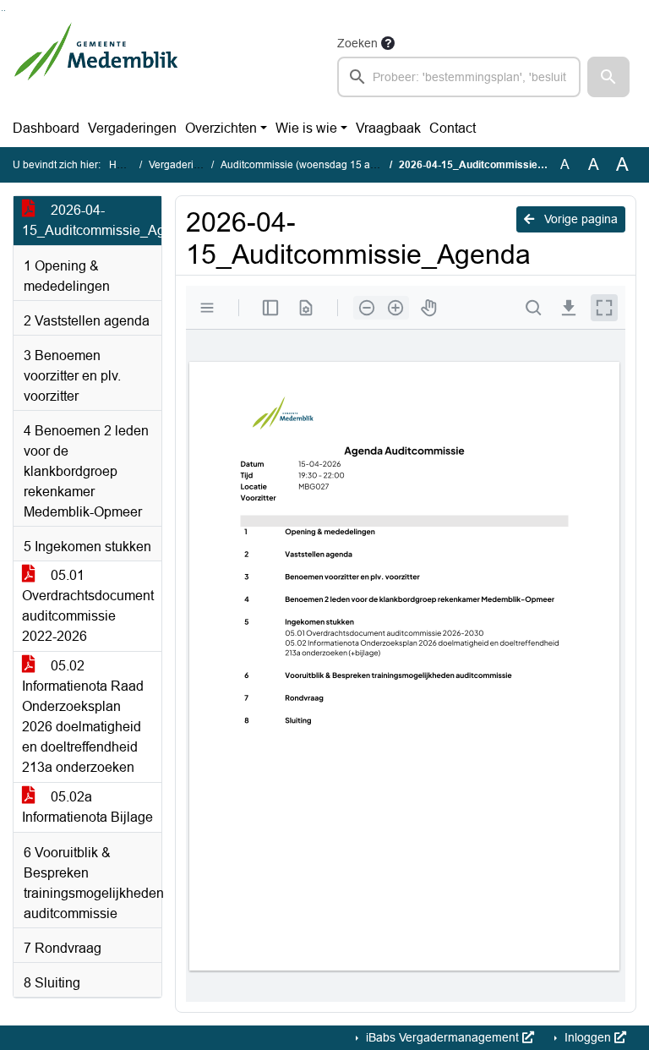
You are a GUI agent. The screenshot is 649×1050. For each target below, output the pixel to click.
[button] (608, 77)
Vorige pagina (579, 219)
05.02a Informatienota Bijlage (87, 807)
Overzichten (221, 128)
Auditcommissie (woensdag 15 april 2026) (317, 165)
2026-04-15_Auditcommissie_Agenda (91, 220)
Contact (452, 128)
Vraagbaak (388, 128)
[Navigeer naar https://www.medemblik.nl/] (96, 65)
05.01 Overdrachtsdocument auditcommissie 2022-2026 (88, 605)
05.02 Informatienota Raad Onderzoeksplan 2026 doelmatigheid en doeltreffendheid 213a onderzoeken (83, 716)
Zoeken (357, 43)
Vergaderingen (132, 128)
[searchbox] (459, 77)
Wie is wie (306, 128)
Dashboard (46, 128)
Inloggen (587, 1037)
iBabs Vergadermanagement (442, 1037)
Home (123, 165)
